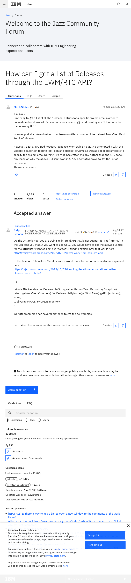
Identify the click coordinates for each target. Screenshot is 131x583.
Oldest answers (64, 199)
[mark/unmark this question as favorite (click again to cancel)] (16, 174)
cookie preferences (64, 549)
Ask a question (17, 389)
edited (102, 232)
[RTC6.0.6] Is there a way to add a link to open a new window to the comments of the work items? (64, 515)
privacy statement (55, 555)
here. (113, 375)
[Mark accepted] (16, 325)
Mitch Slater (21, 107)
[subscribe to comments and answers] (8, 458)
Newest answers (102, 193)
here (65, 565)
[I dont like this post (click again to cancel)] (123, 174)
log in (31, 353)
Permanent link (22, 225)
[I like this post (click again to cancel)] (116, 174)
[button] (128, 525)
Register (19, 353)
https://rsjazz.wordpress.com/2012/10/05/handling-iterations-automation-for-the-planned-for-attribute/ (65, 271)
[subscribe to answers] (8, 451)
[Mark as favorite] (16, 174)
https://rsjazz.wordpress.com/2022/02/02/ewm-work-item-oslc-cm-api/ (58, 253)
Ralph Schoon (18, 232)
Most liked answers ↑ (67, 193)
